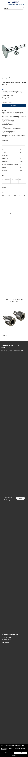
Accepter (21, 752)
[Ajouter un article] (8, 98)
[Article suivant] (27, 318)
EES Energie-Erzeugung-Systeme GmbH (10, 634)
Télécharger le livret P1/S (7, 203)
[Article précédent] (1, 318)
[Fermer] (26, 745)
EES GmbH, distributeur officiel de (16, 4)
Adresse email (5, 492)
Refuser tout (7, 752)
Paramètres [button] (14, 755)
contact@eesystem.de (6, 643)
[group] (14, 321)
